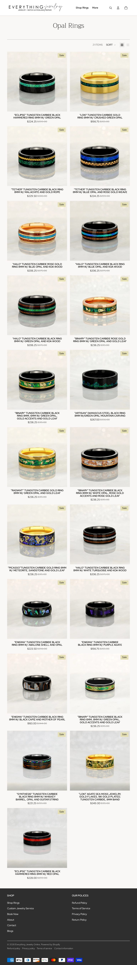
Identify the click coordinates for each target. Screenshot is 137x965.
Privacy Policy (79, 914)
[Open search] (111, 8)
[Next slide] (61, 82)
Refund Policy (79, 902)
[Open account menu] (118, 8)
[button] (111, 45)
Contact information (63, 948)
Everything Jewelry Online (27, 944)
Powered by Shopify (50, 944)
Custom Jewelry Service (20, 908)
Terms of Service (81, 908)
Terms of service (44, 948)
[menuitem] (95, 8)
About (10, 919)
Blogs (10, 931)
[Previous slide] (12, 82)
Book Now (12, 914)
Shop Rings (13, 902)
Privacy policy (28, 948)
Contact (11, 925)
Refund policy (13, 948)
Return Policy (79, 919)
